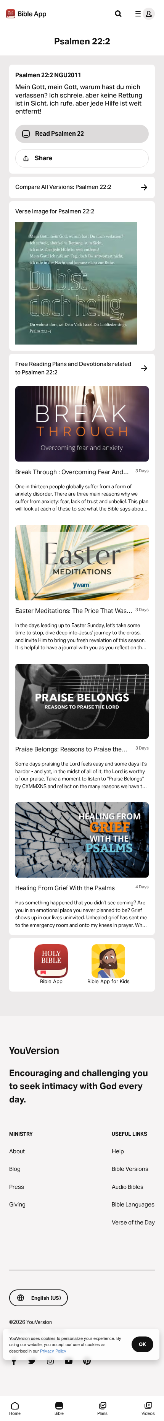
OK (142, 1344)
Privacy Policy (53, 1351)
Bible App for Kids (108, 981)
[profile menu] (143, 13)
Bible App (51, 981)
